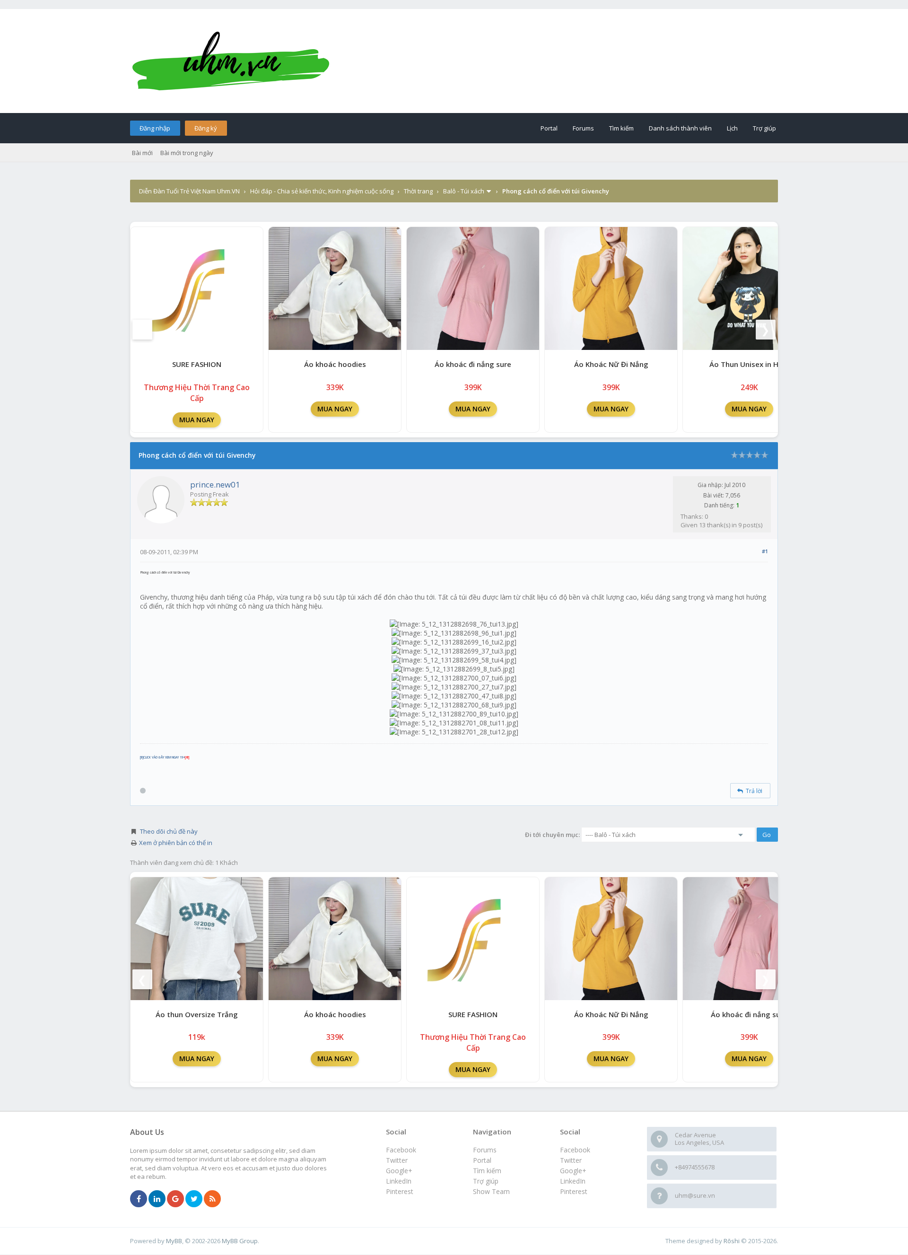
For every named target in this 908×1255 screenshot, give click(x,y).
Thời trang (418, 191)
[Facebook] (138, 1199)
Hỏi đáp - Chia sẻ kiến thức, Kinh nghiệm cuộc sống (321, 191)
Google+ (573, 1170)
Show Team (491, 1191)
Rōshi (732, 1241)
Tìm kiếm (621, 128)
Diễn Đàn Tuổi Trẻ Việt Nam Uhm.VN (189, 191)
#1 (765, 551)
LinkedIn (572, 1181)
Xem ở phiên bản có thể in (175, 842)
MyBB (174, 1241)
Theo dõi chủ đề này (169, 831)
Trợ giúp (764, 128)
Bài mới (142, 152)
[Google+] (175, 1199)
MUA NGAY (196, 419)
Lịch (732, 128)
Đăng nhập (155, 128)
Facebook (575, 1149)
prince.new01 (215, 484)
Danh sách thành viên (680, 128)
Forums (583, 128)
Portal (549, 128)
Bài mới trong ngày (186, 152)
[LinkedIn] (157, 1199)
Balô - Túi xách (463, 191)
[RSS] (212, 1199)
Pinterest (573, 1191)
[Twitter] (193, 1199)
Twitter (571, 1160)
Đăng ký (205, 128)
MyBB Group (240, 1241)
